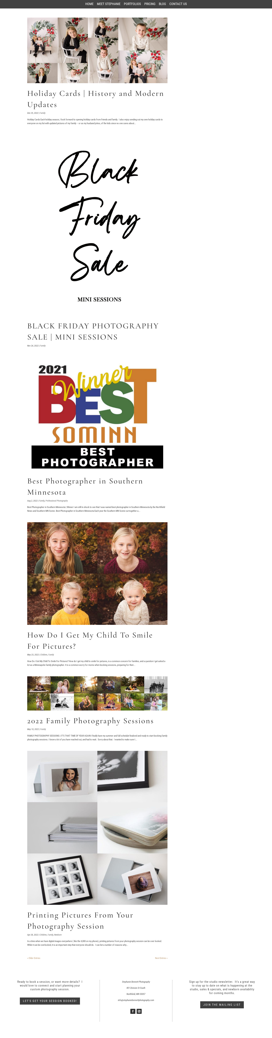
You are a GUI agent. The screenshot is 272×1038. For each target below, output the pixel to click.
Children (43, 654)
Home (89, 4)
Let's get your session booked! (50, 1001)
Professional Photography (56, 500)
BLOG (162, 4)
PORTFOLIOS (132, 4)
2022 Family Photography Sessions (90, 721)
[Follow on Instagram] (139, 1011)
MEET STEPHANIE (108, 4)
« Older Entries (33, 958)
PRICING (149, 4)
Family (42, 113)
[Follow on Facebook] (132, 1011)
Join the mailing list (222, 1004)
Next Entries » (161, 958)
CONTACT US (178, 4)
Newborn (58, 934)
